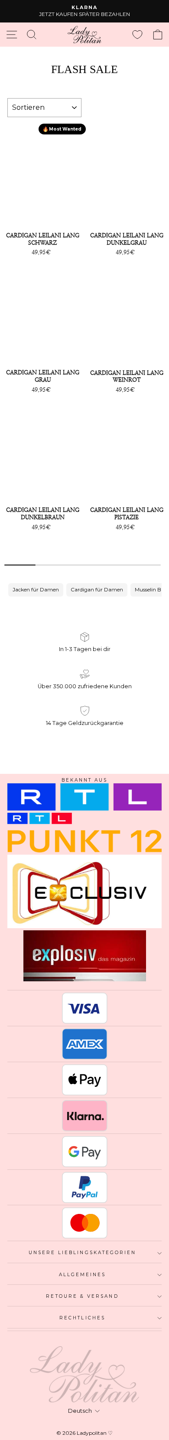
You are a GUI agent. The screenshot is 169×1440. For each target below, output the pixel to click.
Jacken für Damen (36, 589)
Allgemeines (82, 1274)
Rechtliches (82, 1318)
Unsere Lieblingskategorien (82, 1252)
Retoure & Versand (82, 1296)
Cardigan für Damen (97, 589)
